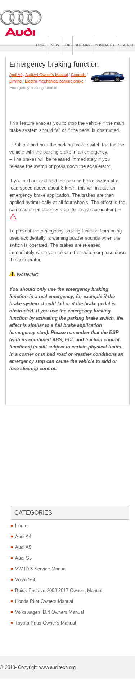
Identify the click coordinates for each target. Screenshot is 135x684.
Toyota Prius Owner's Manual (45, 623)
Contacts (104, 45)
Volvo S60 (25, 579)
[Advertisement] (72, 103)
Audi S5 (23, 558)
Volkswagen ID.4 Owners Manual (49, 612)
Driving (15, 81)
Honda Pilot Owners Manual (44, 601)
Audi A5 (23, 547)
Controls (78, 74)
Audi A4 (15, 74)
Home (41, 45)
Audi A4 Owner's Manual (46, 74)
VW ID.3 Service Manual (41, 569)
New (55, 45)
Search (125, 45)
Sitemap (83, 45)
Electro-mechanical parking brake (54, 81)
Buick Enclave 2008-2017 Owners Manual (58, 590)
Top (67, 45)
